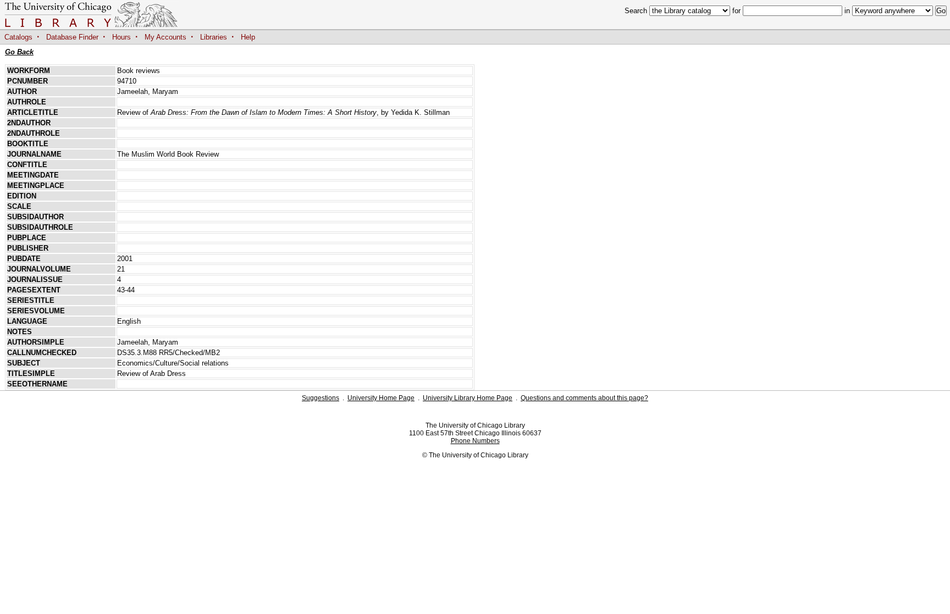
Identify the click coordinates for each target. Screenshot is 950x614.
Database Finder (72, 37)
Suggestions (320, 398)
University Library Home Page (467, 398)
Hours (121, 37)
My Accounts (165, 37)
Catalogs (18, 37)
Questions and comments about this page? (584, 398)
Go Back (19, 52)
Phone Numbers (475, 441)
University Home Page (381, 398)
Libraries (213, 37)
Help (248, 37)
